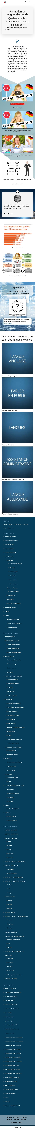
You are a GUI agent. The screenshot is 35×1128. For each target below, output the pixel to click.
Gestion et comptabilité (13, 808)
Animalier (9, 928)
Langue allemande (12, 820)
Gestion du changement (13, 644)
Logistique (10, 962)
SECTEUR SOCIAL (10, 912)
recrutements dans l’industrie (12, 1069)
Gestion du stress (12, 668)
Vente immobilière (12, 873)
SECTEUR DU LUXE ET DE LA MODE (15, 881)
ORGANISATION (9, 656)
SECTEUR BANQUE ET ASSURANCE (15, 861)
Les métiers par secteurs (11, 540)
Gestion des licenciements (14, 652)
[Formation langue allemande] (17, 497)
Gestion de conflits (12, 711)
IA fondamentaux (11, 750)
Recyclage (10, 924)
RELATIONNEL (9, 699)
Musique (9, 845)
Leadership (10, 687)
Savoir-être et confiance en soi (15, 707)
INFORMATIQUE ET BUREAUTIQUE (14, 785)
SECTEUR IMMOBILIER (11, 865)
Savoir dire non (11, 719)
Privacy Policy (17, 1127)
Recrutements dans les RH (12, 1065)
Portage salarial (9, 1017)
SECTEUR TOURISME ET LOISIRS (14, 936)
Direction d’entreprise (13, 683)
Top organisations (9, 548)
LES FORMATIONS (10, 637)
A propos (7, 611)
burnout (9, 735)
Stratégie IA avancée (12, 754)
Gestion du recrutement (13, 648)
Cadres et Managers (12, 588)
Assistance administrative (14, 660)
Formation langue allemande (10, 514)
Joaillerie (9, 884)
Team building (11, 731)
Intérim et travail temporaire (12, 1077)
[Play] (17, 93)
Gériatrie (9, 904)
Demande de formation (13, 619)
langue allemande (8, 528)
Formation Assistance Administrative (13, 479)
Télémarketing (11, 770)
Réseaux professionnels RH (12, 1105)
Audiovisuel (10, 853)
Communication (14, 571)
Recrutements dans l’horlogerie (13, 1073)
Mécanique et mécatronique (14, 974)
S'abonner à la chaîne (18, 104)
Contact (7, 615)
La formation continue (10, 536)
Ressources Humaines (16, 563)
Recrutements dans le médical (13, 1053)
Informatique (10, 797)
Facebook (24, 1117)
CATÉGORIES (17, 524)
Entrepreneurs (11, 595)
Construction (10, 869)
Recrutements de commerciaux (13, 1057)
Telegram (23, 1119)
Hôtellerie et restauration (13, 939)
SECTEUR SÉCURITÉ (11, 932)
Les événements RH (10, 552)
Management (10, 691)
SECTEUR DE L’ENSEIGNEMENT (14, 877)
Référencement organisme (14, 623)
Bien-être (9, 947)
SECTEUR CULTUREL (11, 838)
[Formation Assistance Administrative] (17, 462)
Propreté (9, 920)
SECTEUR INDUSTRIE (11, 978)
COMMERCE (8, 774)
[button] (19, 108)
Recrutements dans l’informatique (14, 1037)
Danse (9, 841)
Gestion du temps (12, 664)
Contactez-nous (8, 323)
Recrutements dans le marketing (13, 1061)
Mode (8, 888)
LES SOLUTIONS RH (10, 988)
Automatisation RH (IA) (11, 996)
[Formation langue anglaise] (17, 358)
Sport (8, 943)
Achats (9, 781)
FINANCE (7, 805)
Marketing (12, 567)
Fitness (7, 1097)
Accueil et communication (14, 703)
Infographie (10, 801)
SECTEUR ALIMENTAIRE (11, 834)
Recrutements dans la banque (13, 1049)
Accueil (5, 524)
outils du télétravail (10, 1085)
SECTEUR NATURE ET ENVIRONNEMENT (16, 916)
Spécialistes (10, 599)
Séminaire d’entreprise (11, 1081)
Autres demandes (12, 627)
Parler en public (11, 723)
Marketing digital (11, 766)
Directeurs (10, 560)
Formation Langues (8, 445)
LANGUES (25, 524)
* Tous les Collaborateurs (14, 603)
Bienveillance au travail (13, 715)
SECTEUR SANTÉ (10, 897)
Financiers (12, 575)
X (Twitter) (16, 1117)
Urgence (9, 900)
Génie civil (10, 958)
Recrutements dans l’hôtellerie (13, 1045)
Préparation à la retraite (11, 1004)
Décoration (10, 857)
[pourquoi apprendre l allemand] (17, 274)
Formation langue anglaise (10, 376)
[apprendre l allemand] (17, 245)
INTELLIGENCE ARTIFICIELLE (13, 747)
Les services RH (9, 544)
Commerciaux (13, 584)
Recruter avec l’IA (9, 1033)
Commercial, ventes (12, 777)
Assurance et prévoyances (12, 1008)
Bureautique (10, 789)
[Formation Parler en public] (17, 393)
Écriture (9, 849)
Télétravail (10, 672)
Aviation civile (10, 970)
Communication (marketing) (14, 762)
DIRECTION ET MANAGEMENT (13, 676)
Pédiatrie (9, 908)
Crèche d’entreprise (10, 1093)
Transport (9, 966)
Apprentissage (8, 1021)
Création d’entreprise (12, 679)
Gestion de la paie (9, 1000)
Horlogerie (10, 893)
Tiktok (20, 1122)
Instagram (16, 1119)
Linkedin (9, 1117)
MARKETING (8, 758)
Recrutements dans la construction (14, 1041)
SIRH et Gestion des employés (13, 992)
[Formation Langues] (17, 428)
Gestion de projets (12, 695)
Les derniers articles (10, 607)
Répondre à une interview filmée (16, 727)
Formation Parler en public (10, 410)
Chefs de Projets (14, 591)
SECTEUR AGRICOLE (11, 830)
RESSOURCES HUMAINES (12, 641)
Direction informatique (13, 793)
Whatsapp (14, 1122)
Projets (10, 524)
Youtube (9, 1119)
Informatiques (13, 580)
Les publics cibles (9, 556)
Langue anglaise (11, 816)
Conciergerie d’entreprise (11, 1089)
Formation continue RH (11, 1025)
